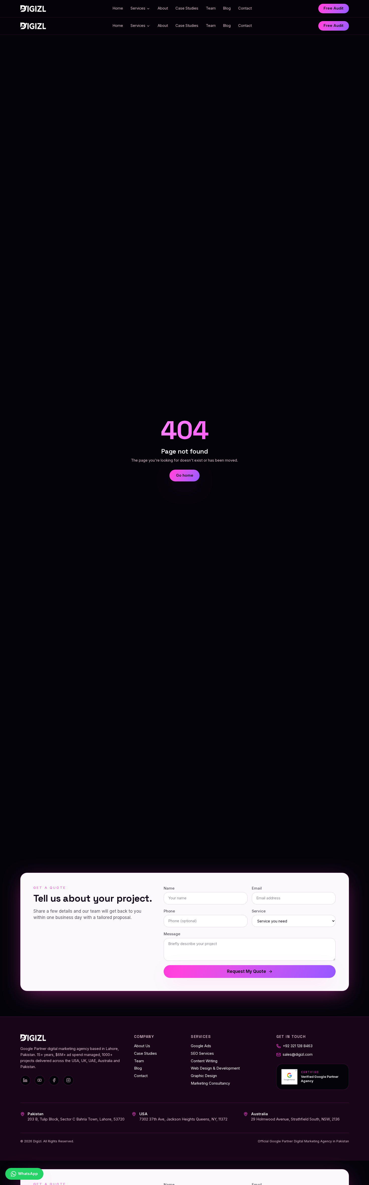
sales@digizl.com (298, 1054)
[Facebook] (54, 1080)
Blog (227, 8)
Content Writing (204, 1061)
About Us (142, 1046)
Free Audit (333, 8)
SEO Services (202, 1053)
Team (211, 8)
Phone (169, 911)
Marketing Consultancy (210, 1083)
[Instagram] (68, 1080)
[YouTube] (40, 1080)
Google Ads (201, 1046)
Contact (245, 8)
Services (138, 8)
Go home (184, 475)
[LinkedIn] (25, 1080)
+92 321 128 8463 (298, 1046)
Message (172, 934)
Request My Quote (246, 971)
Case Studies (186, 8)
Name (169, 888)
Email (257, 888)
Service (259, 911)
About (163, 8)
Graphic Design (204, 1076)
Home (117, 8)
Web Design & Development (215, 1068)
